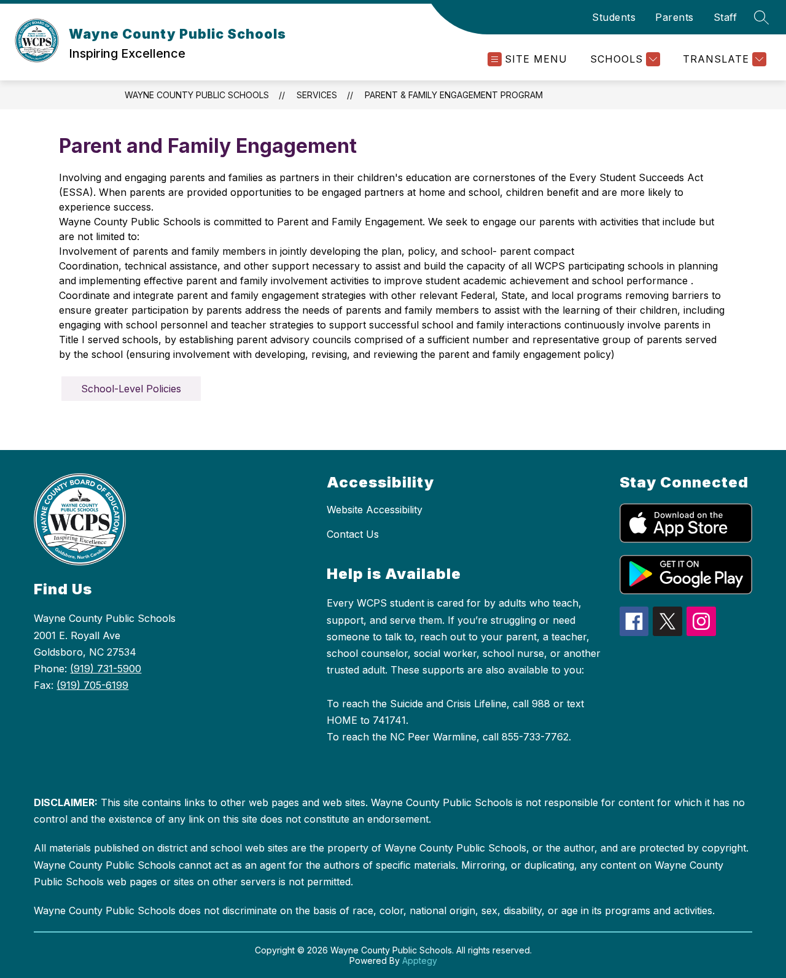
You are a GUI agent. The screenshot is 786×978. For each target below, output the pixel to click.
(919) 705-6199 (92, 685)
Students (614, 17)
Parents (674, 17)
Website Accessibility (374, 509)
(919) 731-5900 (105, 668)
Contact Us (353, 534)
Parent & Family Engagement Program (454, 95)
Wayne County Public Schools (197, 95)
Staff (725, 17)
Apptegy (419, 960)
